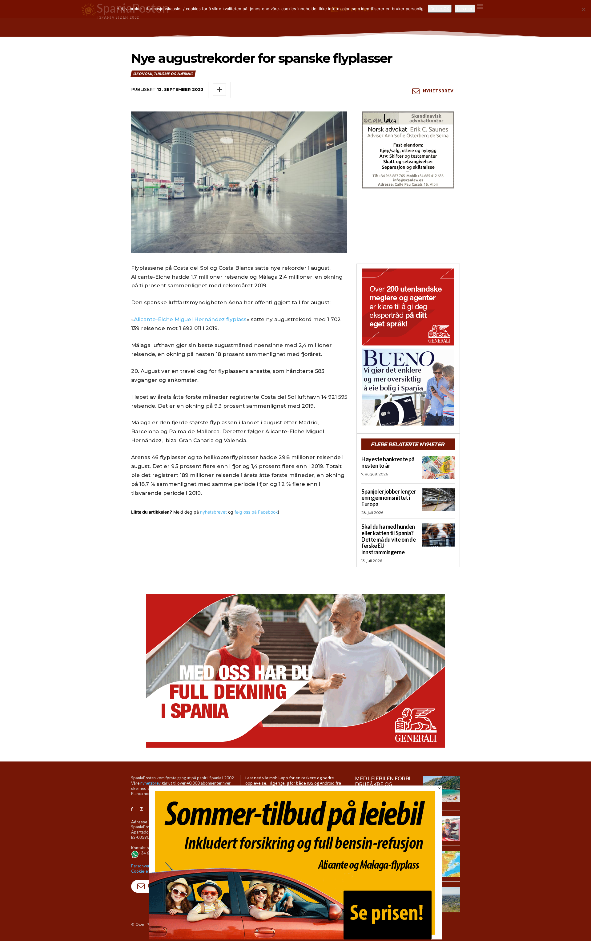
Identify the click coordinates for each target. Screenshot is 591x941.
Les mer (464, 8)
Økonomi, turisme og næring (163, 73)
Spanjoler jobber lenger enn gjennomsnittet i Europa (388, 497)
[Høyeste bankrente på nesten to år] (438, 467)
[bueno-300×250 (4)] (408, 387)
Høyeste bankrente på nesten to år (387, 462)
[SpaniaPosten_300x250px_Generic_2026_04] (408, 307)
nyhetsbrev (150, 783)
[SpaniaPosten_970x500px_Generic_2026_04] (295, 671)
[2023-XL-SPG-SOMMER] (295, 937)
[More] (219, 89)
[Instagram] (141, 809)
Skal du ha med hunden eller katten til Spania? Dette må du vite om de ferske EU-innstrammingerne (388, 539)
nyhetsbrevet (213, 512)
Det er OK (439, 8)
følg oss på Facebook (256, 512)
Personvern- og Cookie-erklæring (147, 868)
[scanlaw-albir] (408, 149)
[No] (583, 9)
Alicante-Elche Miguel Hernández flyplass (190, 319)
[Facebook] (132, 809)
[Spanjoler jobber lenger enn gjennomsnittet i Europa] (438, 499)
